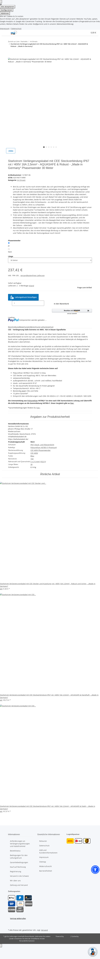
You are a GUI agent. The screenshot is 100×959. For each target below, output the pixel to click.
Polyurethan (32, 400)
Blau (32, 456)
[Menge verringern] (10, 303)
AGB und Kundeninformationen (48, 851)
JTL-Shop (67, 936)
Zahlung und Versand (19, 885)
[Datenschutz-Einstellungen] (1, 1)
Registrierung (15, 871)
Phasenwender (73, 197)
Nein (10, 252)
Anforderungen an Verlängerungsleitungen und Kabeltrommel (20, 843)
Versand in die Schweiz (19, 876)
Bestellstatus (15, 851)
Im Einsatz (21, 180)
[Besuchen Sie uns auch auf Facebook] (10, 922)
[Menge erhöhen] (46, 303)
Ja (9, 246)
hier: (72, 403)
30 (31, 464)
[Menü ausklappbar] (5, 32)
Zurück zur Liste (14, 41)
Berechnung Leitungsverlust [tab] (41, 327)
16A (32, 459)
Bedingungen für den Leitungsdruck (19, 856)
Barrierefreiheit (45, 871)
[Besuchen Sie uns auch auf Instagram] (10, 925)
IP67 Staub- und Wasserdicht (42, 444)
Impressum (4, 28)
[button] (62, 32)
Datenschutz (16, 28)
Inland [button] (31, 285)
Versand (44, 930)
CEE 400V (34, 453)
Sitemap (42, 862)
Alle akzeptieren (7, 7)
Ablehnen (5, 13)
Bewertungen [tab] (24, 327)
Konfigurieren (6, 10)
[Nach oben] (1, 945)
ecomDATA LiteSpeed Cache (88, 936)
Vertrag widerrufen (18, 918)
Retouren (43, 841)
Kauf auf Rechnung (18, 867)
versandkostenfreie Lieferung (32, 275)
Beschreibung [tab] (13, 327)
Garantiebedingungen (19, 862)
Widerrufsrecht (45, 866)
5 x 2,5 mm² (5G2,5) (38, 461)
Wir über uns (15, 880)
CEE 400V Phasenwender (40, 450)
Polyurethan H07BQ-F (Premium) (43, 447)
